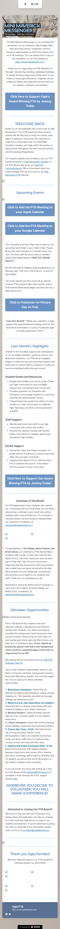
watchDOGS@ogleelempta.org (19, 594)
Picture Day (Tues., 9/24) (21, 729)
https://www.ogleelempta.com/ (30, 62)
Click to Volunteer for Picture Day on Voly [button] (30, 305)
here (15, 778)
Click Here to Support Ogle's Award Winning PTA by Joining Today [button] (30, 101)
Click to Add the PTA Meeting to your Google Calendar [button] (30, 228)
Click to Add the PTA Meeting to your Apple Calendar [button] (30, 210)
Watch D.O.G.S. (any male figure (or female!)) (30, 702)
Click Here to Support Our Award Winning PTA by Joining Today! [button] (30, 481)
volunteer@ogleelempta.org (18, 525)
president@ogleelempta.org (36, 830)
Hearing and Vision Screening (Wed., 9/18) (30, 745)
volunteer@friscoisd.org (37, 772)
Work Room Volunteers (20, 689)
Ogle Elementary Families (36, 161)
